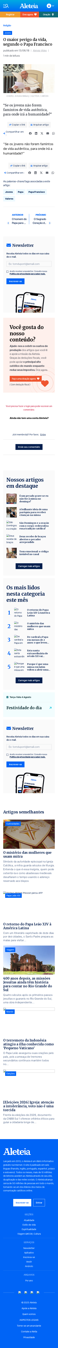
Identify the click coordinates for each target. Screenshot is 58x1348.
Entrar (39, 1202)
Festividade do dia (24, 707)
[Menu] (9, 6)
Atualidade (29, 1220)
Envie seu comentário (29, 446)
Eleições (10, 1073)
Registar (10, 14)
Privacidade (29, 1337)
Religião (7, 25)
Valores (9, 198)
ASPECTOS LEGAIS (29, 1319)
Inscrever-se (15, 281)
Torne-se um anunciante (29, 1325)
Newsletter (29, 1248)
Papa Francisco (37, 191)
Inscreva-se (29, 1257)
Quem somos (29, 1314)
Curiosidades (12, 823)
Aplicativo (29, 1252)
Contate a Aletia (29, 1331)
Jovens (9, 191)
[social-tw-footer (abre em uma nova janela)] (32, 1292)
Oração (46, 14)
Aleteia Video (40, 50)
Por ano (29, 1280)
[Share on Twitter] (42, 133)
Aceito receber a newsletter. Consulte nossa (28, 272)
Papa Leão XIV (13, 895)
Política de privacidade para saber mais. (28, 273)
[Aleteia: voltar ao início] (29, 6)
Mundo (9, 1011)
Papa (20, 191)
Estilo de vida (29, 1224)
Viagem (10, 949)
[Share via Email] (47, 133)
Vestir (29, 1261)
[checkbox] (7, 272)
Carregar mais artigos (29, 566)
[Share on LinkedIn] (36, 133)
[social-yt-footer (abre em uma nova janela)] (19, 1292)
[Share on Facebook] (30, 133)
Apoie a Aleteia (29, 1308)
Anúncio (29, 1266)
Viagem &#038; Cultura (29, 1233)
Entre (43, 434)
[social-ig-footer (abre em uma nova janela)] (38, 1292)
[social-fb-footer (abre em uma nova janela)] (25, 1292)
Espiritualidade (29, 1229)
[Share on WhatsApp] (53, 133)
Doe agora (28, 14)
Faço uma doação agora (24, 378)
